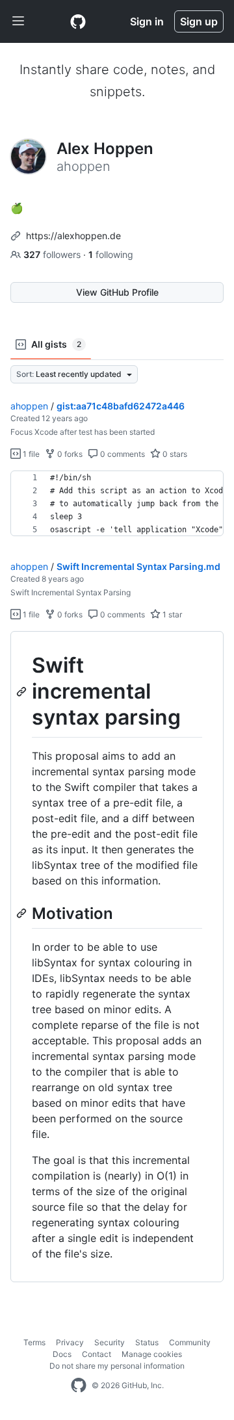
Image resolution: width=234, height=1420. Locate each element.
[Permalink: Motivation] (23, 913)
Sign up (199, 21)
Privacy (70, 1342)
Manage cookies (152, 1354)
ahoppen (29, 405)
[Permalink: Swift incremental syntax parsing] (23, 691)
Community (190, 1342)
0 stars (174, 454)
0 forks (69, 454)
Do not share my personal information (117, 1366)
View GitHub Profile (117, 292)
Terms (34, 1342)
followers (53, 254)
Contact (96, 1354)
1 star (171, 614)
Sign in (147, 21)
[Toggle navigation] (18, 21)
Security (109, 1342)
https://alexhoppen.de (73, 235)
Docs (62, 1354)
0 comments (121, 454)
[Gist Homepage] (78, 21)
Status (147, 1342)
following (110, 254)
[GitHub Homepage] (78, 1385)
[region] (117, 503)
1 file (30, 454)
